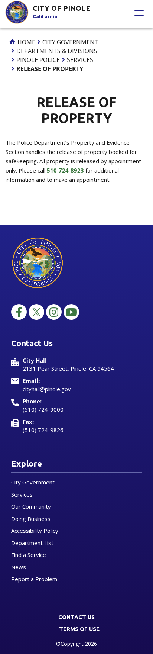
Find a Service (28, 554)
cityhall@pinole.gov (47, 389)
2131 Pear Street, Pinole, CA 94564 (68, 368)
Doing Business (31, 518)
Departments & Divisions (56, 51)
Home (25, 42)
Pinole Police (38, 60)
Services (80, 60)
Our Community (31, 506)
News (18, 567)
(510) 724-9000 (43, 409)
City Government (70, 42)
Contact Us (76, 617)
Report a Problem (34, 579)
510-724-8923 (65, 170)
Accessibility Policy (34, 530)
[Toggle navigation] (139, 14)
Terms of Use (79, 629)
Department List (32, 543)
